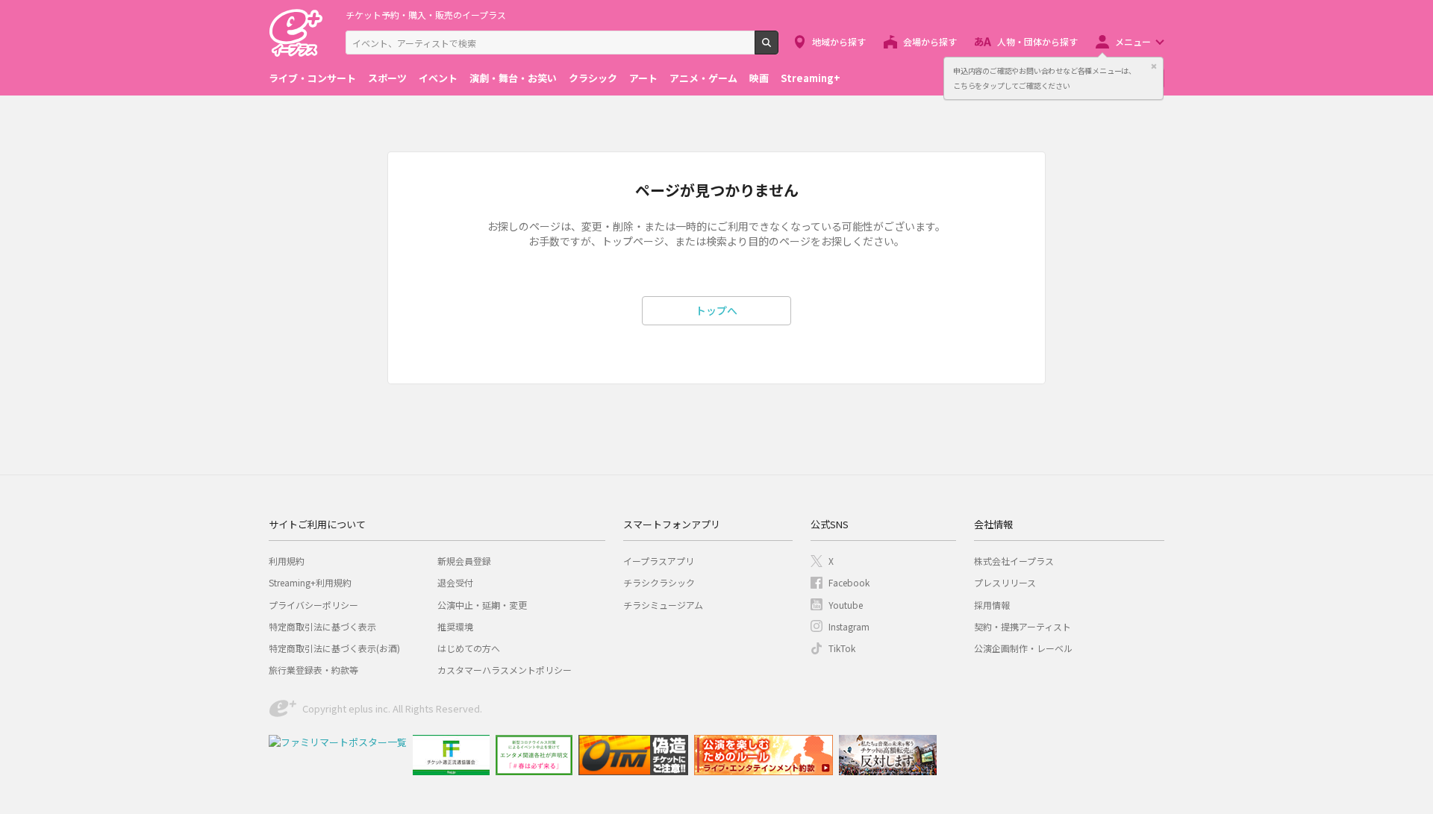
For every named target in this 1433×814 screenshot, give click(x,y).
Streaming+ (810, 78)
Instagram (849, 626)
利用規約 (287, 560)
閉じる (1154, 66)
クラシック (593, 78)
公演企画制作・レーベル (1023, 648)
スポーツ (387, 78)
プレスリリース (1005, 582)
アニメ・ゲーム (703, 78)
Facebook (849, 582)
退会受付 (455, 582)
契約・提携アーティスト (1022, 626)
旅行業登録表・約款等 (313, 669)
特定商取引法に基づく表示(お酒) (334, 648)
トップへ (716, 310)
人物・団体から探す (1037, 41)
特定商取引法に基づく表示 (322, 626)
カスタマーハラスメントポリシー (504, 669)
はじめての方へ (468, 648)
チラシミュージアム (663, 604)
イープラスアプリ (658, 560)
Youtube (845, 604)
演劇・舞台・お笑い (513, 78)
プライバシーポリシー (313, 604)
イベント (438, 78)
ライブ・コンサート (312, 78)
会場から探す (930, 41)
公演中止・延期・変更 (482, 604)
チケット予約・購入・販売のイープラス (426, 14)
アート (643, 78)
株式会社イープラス (1014, 560)
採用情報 (992, 604)
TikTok (841, 648)
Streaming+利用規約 (310, 582)
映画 (759, 78)
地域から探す (839, 41)
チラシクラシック (659, 582)
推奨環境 (455, 626)
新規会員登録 (464, 560)
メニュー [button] (1133, 41)
